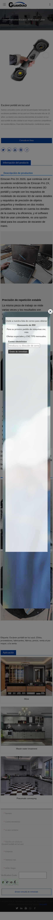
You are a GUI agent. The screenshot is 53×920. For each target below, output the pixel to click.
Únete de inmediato (18, 351)
